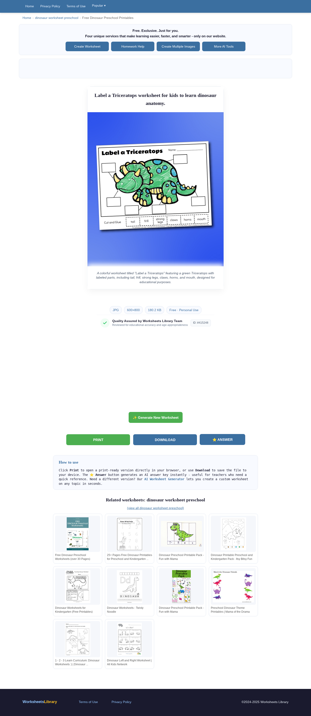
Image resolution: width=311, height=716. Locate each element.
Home (29, 6)
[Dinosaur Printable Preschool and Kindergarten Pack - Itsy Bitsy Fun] (233, 533)
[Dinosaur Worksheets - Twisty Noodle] (129, 586)
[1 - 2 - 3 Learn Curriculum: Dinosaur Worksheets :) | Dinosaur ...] (77, 639)
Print (98, 440)
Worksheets (40, 702)
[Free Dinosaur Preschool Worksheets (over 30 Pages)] (77, 533)
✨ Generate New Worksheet (155, 417)
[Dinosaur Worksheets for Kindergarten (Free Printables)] (77, 586)
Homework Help (132, 46)
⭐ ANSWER (222, 440)
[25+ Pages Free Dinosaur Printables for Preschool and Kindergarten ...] (129, 533)
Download (165, 440)
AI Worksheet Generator (164, 479)
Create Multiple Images (178, 46)
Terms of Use (76, 6)
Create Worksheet (87, 46)
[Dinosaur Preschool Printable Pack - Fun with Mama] (181, 533)
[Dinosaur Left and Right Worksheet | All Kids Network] (129, 639)
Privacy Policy (50, 6)
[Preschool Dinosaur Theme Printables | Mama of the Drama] (233, 586)
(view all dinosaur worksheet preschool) (155, 508)
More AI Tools (224, 46)
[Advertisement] (155, 371)
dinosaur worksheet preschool (56, 18)
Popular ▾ (99, 5)
